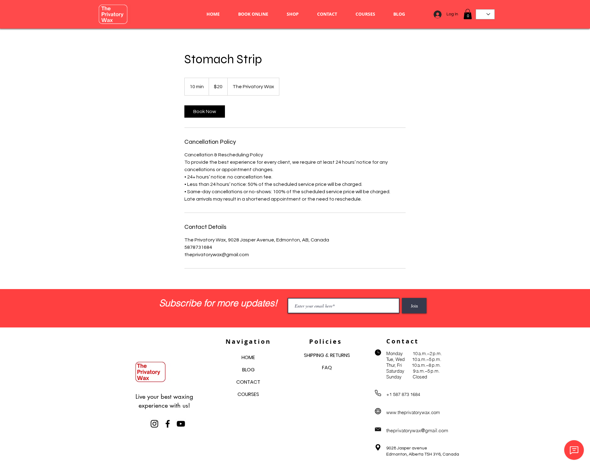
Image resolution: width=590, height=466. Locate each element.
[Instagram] (154, 424)
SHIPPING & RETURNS (327, 355)
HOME (248, 357)
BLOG (248, 369)
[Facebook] (168, 424)
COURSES (248, 394)
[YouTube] (181, 424)
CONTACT (248, 382)
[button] (467, 14)
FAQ (327, 367)
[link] (204, 111)
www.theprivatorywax (408, 412)
